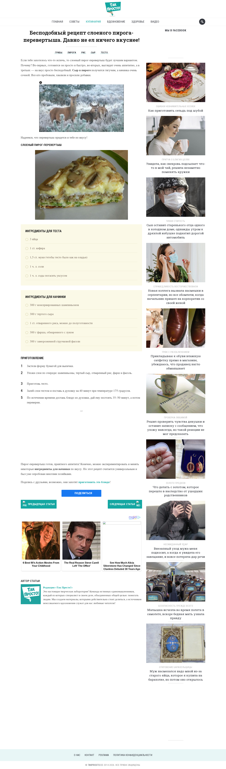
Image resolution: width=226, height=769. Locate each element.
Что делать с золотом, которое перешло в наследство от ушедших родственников (176, 491)
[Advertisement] (81, 433)
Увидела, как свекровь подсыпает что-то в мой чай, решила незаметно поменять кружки (175, 168)
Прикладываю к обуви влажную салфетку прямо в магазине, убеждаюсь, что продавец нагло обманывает (176, 362)
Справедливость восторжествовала (175, 286)
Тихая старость (175, 221)
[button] (40, 82)
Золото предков (176, 483)
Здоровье (137, 21)
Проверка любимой (175, 417)
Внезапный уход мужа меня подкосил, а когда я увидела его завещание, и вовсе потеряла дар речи (175, 553)
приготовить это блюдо (94, 482)
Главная (57, 21)
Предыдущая (41, 504)
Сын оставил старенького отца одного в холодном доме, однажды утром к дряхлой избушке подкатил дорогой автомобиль (176, 231)
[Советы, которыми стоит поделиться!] (113, 7)
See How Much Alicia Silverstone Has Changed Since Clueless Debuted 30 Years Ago (121, 565)
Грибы (58, 52)
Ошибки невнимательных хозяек (175, 106)
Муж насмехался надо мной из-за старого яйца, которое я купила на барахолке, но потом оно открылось (175, 675)
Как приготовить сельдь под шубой (175, 110)
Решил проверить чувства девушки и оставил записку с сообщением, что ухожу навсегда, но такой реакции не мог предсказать (176, 428)
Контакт (89, 755)
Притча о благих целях (176, 159)
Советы (74, 21)
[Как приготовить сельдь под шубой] (175, 83)
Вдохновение (116, 21)
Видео (155, 21)
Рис (83, 52)
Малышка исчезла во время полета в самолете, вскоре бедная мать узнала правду (175, 614)
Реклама (104, 755)
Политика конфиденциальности (132, 755)
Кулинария (93, 21)
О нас (77, 755)
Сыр (93, 52)
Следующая (122, 504)
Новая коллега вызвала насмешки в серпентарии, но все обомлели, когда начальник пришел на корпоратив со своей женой (175, 297)
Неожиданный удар (176, 544)
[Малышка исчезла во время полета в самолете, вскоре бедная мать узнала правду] (175, 583)
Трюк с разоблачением (175, 352)
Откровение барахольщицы (175, 667)
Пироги (72, 52)
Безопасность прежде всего (175, 605)
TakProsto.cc (95, 765)
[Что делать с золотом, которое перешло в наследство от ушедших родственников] (175, 460)
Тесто (104, 52)
